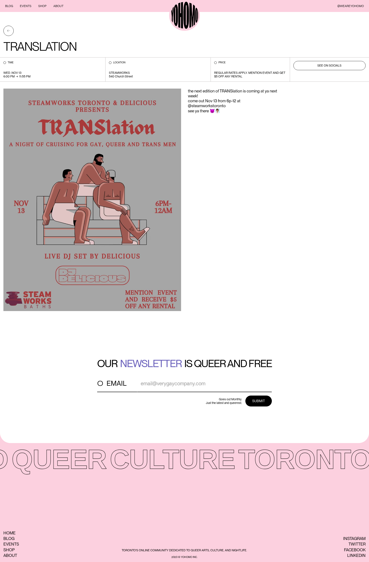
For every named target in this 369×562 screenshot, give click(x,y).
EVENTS (25, 6)
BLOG (9, 6)
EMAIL (117, 383)
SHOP (42, 6)
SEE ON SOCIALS (329, 65)
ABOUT (58, 6)
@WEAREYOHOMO (350, 6)
